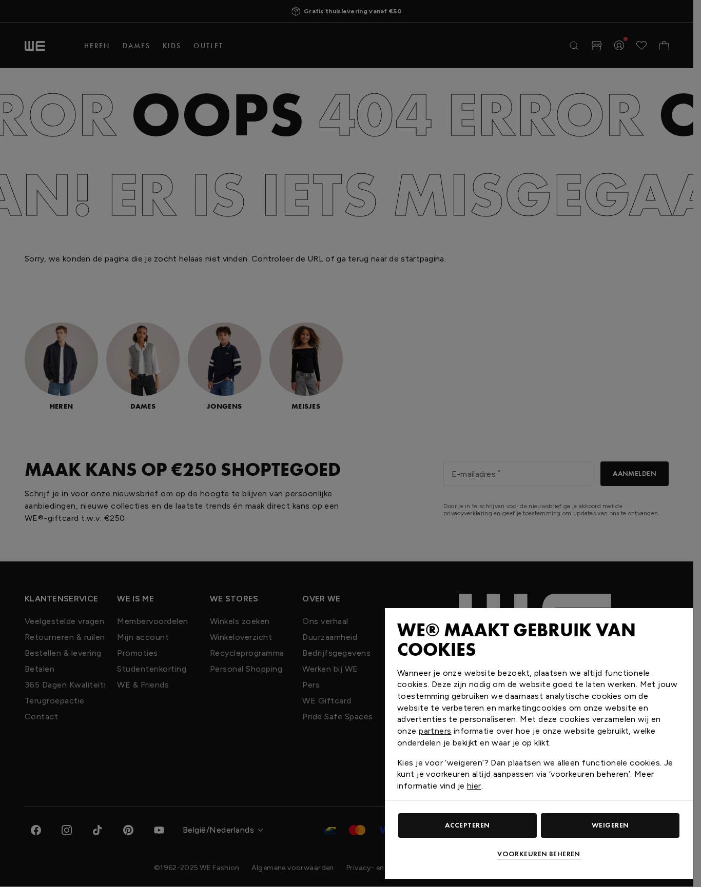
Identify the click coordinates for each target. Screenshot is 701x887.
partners (435, 731)
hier (474, 786)
